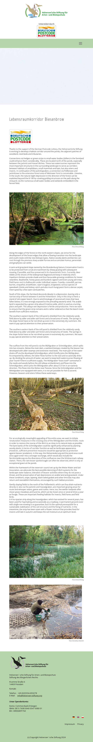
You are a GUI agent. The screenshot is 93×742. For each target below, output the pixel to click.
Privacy (80, 724)
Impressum (70, 724)
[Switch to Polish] (83, 718)
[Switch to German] (74, 718)
